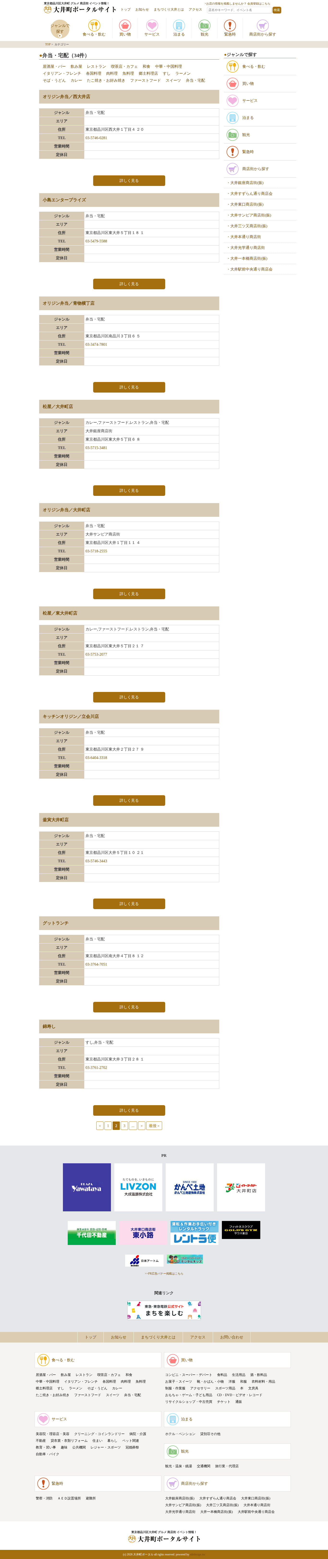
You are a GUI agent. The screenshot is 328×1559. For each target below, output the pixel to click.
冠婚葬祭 (132, 1447)
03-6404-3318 (96, 758)
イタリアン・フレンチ (62, 73)
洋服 (232, 1381)
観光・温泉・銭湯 (178, 1466)
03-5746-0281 (96, 138)
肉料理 (112, 73)
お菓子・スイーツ (178, 1381)
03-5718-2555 (96, 551)
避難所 (91, 1498)
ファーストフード (145, 80)
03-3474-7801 (96, 344)
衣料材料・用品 (263, 1381)
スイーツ (173, 80)
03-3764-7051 (96, 964)
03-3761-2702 (96, 1068)
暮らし (112, 1440)
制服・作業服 (175, 1388)
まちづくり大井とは (169, 9)
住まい (97, 1440)
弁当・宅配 (195, 80)
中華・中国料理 (168, 66)
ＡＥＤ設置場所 (69, 1498)
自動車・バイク (47, 1454)
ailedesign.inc (197, 1554)
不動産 (41, 1440)
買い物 (187, 1360)
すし (166, 73)
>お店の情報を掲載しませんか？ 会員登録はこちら (237, 3)
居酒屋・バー (54, 66)
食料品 (222, 1375)
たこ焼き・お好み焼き (106, 80)
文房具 (253, 1388)
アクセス (195, 9)
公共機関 (79, 1447)
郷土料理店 (148, 73)
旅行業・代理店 (227, 1466)
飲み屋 (76, 66)
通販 (238, 1402)
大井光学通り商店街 (180, 1512)
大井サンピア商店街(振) (183, 1505)
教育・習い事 (46, 1447)
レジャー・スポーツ (106, 1447)
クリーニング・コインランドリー (99, 1434)
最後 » (154, 1126)
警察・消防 (44, 1498)
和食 (146, 66)
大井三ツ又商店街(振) (222, 1505)
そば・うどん (54, 80)
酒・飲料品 (258, 1375)
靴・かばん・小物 (210, 1381)
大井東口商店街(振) (255, 1498)
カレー (76, 80)
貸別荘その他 (210, 1434)
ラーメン (183, 73)
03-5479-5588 (96, 241)
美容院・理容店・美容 (52, 1434)
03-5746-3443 (96, 861)
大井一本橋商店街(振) (216, 1512)
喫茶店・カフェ (124, 66)
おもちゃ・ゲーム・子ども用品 (188, 1395)
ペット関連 (130, 1440)
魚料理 (128, 73)
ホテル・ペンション (180, 1434)
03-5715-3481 (96, 448)
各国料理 (93, 73)
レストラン (96, 66)
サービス (59, 1419)
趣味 (64, 1447)
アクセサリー (200, 1388)
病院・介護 (137, 1434)
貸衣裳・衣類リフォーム (69, 1440)
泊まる (187, 1419)
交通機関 (203, 1466)
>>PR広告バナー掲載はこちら (164, 1273)
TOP (48, 44)
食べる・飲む (63, 1360)
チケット (224, 1402)
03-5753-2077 (96, 654)
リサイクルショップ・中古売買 (188, 1402)
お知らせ (142, 9)
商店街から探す (194, 1483)
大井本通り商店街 (256, 1505)
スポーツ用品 (225, 1388)
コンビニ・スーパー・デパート (188, 1375)
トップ (126, 9)
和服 (243, 1381)
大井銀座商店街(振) (179, 1498)
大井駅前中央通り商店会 (256, 1512)
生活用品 (238, 1375)
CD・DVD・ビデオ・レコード (239, 1395)
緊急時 (57, 1483)
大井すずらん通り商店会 (217, 1498)
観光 (185, 1451)
